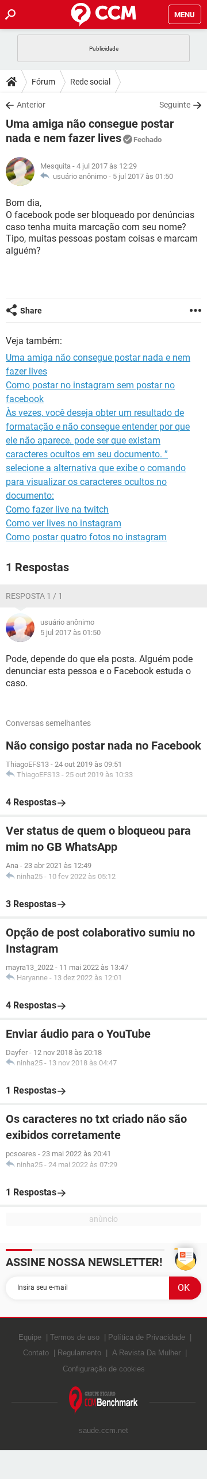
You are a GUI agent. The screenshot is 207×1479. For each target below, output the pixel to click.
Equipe (29, 1337)
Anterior (31, 104)
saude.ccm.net (103, 1430)
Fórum (43, 81)
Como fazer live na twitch (57, 509)
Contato (36, 1352)
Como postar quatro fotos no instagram (86, 537)
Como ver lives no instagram (63, 523)
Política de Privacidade (146, 1337)
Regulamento (79, 1352)
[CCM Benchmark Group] (103, 1400)
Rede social (90, 81)
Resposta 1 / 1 (34, 596)
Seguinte (174, 104)
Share (31, 310)
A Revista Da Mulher (146, 1352)
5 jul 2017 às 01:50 (143, 176)
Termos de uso (74, 1337)
